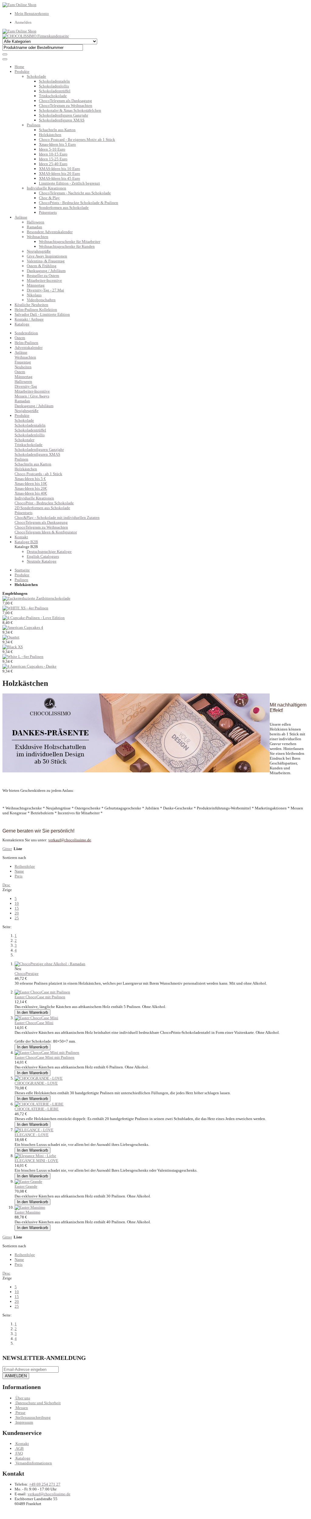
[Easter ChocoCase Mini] (36, 1018)
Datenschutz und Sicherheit (38, 1403)
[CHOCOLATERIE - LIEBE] (39, 1104)
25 (17, 918)
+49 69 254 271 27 (44, 1484)
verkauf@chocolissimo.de (49, 1494)
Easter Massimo (27, 1212)
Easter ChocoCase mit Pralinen (40, 997)
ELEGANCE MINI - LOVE (36, 1160)
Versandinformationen (33, 1463)
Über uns (22, 1398)
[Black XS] (12, 647)
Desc (6, 885)
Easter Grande (26, 1186)
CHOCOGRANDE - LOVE (36, 1083)
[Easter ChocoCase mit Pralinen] (42, 992)
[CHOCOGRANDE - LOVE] (39, 1078)
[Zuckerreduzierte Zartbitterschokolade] (36, 598)
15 (17, 908)
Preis (18, 876)
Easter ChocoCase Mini (34, 1022)
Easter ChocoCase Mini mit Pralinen (44, 1057)
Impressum (24, 1422)
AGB (19, 1448)
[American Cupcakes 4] (22, 627)
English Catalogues (43, 556)
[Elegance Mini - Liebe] (35, 1155)
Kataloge (22, 324)
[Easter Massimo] (30, 1207)
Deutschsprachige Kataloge (49, 551)
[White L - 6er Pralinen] (22, 656)
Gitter (7, 848)
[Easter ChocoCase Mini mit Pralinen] (47, 1052)
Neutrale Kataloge (41, 561)
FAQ (19, 1453)
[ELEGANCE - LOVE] (34, 1130)
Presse (20, 1412)
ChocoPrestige (27, 973)
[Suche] (4, 54)
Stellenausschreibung (33, 1417)
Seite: (7, 927)
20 (17, 913)
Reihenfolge (25, 866)
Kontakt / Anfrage (29, 319)
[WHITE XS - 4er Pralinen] (25, 608)
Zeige (7, 889)
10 (17, 903)
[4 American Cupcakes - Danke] (29, 666)
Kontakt (22, 1443)
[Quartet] (10, 637)
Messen (21, 1407)
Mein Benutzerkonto (32, 13)
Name (19, 871)
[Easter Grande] (28, 1181)
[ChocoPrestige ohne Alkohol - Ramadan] (50, 964)
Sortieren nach (14, 857)
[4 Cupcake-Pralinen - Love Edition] (33, 617)
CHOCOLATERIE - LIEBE (37, 1109)
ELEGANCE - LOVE (32, 1134)
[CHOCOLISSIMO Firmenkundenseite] (35, 36)
